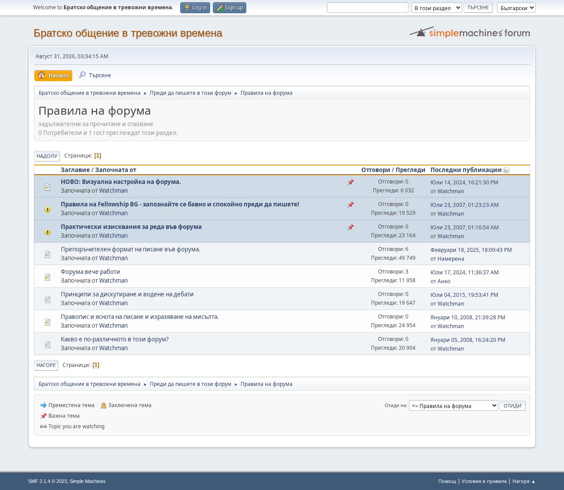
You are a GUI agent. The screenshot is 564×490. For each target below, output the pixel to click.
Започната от (115, 170)
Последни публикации (466, 170)
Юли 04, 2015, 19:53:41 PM (464, 295)
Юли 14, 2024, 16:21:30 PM (464, 182)
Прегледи (411, 170)
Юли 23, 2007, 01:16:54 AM (464, 227)
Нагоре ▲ (524, 481)
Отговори (375, 170)
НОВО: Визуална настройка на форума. (121, 182)
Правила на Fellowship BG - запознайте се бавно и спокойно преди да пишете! (180, 204)
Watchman (113, 191)
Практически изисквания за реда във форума (131, 227)
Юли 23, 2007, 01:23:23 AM (464, 205)
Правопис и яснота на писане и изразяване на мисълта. (140, 317)
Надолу (47, 156)
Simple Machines (88, 481)
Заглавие (75, 170)
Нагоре (46, 365)
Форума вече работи (90, 272)
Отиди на (395, 405)
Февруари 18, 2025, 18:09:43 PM (471, 250)
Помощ (447, 481)
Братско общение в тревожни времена (127, 33)
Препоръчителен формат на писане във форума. (130, 249)
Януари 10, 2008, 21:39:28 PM (467, 317)
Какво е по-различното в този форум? (115, 339)
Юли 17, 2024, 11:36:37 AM (464, 272)
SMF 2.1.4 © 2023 (47, 481)
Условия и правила (484, 481)
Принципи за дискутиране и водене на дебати (127, 294)
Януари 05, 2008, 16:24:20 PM (467, 340)
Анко (444, 281)
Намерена (451, 258)
